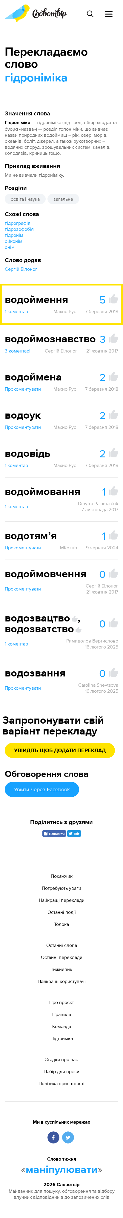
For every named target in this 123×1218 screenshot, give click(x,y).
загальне (63, 199)
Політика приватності (61, 1083)
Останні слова (61, 945)
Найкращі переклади (61, 900)
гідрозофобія (19, 229)
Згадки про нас (61, 1059)
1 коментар (16, 311)
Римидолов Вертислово (92, 640)
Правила (61, 1014)
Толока (61, 924)
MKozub (68, 547)
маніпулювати (62, 1170)
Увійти (42, 789)
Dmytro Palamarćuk (98, 503)
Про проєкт (61, 1002)
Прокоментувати (23, 389)
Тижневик (61, 969)
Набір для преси (61, 1071)
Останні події (61, 912)
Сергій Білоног (21, 269)
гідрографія (17, 223)
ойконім (13, 241)
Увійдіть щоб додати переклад (60, 750)
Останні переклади (61, 957)
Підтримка (61, 1038)
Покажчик (62, 876)
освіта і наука (25, 199)
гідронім (14, 235)
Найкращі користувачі (62, 981)
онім (10, 247)
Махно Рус (64, 311)
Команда (61, 1026)
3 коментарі (17, 350)
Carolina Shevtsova (98, 685)
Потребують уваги (61, 888)
